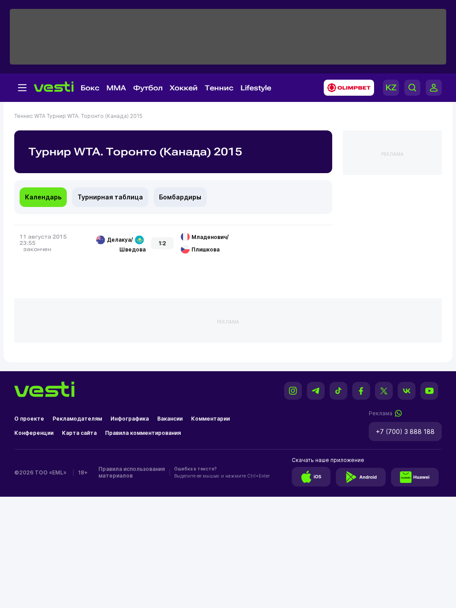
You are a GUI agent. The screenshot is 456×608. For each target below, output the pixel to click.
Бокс (90, 88)
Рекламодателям (77, 418)
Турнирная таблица (110, 197)
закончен (37, 249)
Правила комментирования (143, 433)
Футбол (148, 88)
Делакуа (119, 239)
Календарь (43, 197)
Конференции (33, 433)
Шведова (132, 249)
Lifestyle (255, 88)
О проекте (29, 418)
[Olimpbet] (346, 88)
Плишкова (205, 249)
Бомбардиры (180, 197)
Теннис (219, 88)
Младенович (209, 237)
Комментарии (210, 418)
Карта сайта (79, 433)
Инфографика (129, 418)
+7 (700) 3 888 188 (405, 431)
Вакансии (170, 418)
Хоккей (184, 88)
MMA (116, 88)
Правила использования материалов (131, 472)
